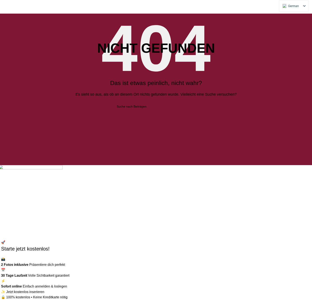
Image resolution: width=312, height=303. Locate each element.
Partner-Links (91, 184)
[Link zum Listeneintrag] (39, 208)
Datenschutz (90, 192)
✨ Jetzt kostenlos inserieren (22, 292)
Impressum (89, 200)
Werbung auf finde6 (96, 176)
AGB (85, 208)
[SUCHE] (193, 106)
